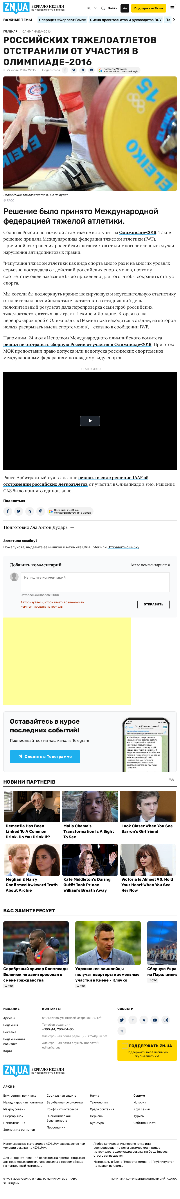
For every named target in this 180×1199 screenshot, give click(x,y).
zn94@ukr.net (97, 1036)
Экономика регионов (19, 1130)
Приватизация (14, 1123)
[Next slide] (173, 20)
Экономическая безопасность (59, 1118)
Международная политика (23, 1102)
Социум (139, 1096)
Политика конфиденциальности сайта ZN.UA (144, 1178)
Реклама (9, 1032)
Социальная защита (62, 1096)
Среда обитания (102, 1109)
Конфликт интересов (62, 1109)
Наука (94, 1096)
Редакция (10, 1025)
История (139, 1102)
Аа (125, 8)
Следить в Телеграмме (48, 756)
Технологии (99, 1102)
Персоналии (56, 1127)
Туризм (138, 1116)
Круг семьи (141, 1109)
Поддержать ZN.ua (148, 8)
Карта (7, 1051)
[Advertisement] (67, 661)
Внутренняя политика (19, 1096)
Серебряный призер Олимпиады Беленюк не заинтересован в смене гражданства (35, 974)
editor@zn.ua (51, 1047)
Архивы (9, 1018)
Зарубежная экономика (65, 1102)
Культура (97, 1123)
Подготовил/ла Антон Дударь (36, 527)
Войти (112, 8)
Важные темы (17, 20)
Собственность (144, 1123)
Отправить (154, 604)
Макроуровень (14, 1109)
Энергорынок (13, 1116)
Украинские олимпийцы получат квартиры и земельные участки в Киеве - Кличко (107, 974)
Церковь (96, 1116)
